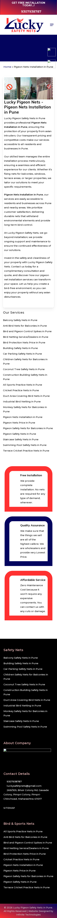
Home (7, 66)
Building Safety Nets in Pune (20, 348)
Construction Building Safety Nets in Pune (25, 377)
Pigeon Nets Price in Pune (19, 422)
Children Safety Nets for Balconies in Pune (25, 361)
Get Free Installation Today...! (28, 4)
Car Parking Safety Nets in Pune (22, 353)
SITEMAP (9, 807)
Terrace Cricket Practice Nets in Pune (26, 450)
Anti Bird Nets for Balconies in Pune (25, 325)
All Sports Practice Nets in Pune (22, 384)
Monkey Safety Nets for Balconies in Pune (25, 409)
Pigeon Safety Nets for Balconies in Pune (28, 428)
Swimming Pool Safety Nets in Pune (25, 445)
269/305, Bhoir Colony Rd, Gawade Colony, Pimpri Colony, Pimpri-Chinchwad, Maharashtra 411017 (26, 794)
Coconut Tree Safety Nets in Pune (24, 369)
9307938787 (14, 781)
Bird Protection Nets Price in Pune (24, 342)
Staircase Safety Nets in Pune (20, 439)
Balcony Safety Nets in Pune (20, 320)
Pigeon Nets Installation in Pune (22, 417)
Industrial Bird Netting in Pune (22, 401)
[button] (52, 24)
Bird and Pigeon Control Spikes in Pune (27, 331)
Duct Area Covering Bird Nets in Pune (26, 395)
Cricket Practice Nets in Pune (21, 390)
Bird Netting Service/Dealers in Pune (25, 336)
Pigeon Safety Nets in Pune (19, 433)
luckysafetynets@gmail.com (23, 785)
